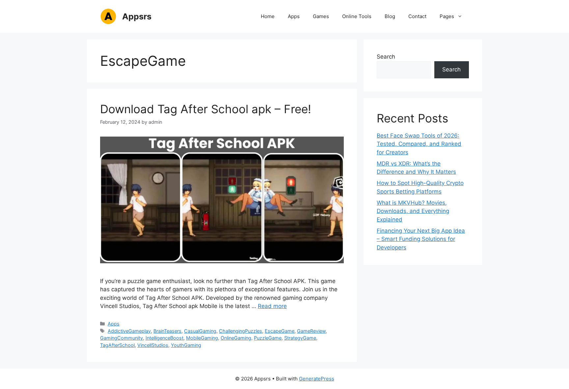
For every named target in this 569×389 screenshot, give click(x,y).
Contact (417, 16)
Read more (272, 306)
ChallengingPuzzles (240, 331)
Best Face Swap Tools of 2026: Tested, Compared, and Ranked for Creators (419, 144)
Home (268, 16)
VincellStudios (152, 345)
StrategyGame (300, 338)
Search (386, 56)
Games (321, 16)
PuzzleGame (268, 338)
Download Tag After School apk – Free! (205, 109)
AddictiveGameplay (129, 331)
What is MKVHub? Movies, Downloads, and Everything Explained (413, 211)
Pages (447, 16)
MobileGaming (202, 338)
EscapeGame (279, 331)
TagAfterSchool (117, 345)
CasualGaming (200, 331)
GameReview (311, 331)
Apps (294, 16)
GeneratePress (316, 379)
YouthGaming (186, 345)
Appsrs (136, 16)
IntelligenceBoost (164, 338)
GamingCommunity (121, 338)
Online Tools (356, 16)
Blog (390, 16)
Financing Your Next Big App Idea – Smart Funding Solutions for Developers (421, 239)
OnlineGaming (236, 338)
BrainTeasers (167, 331)
